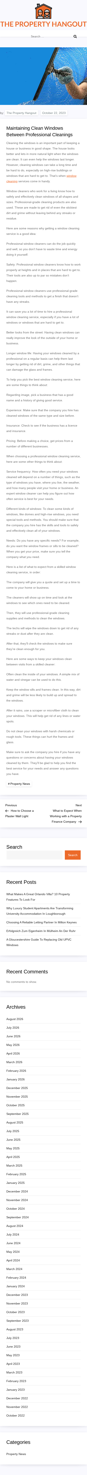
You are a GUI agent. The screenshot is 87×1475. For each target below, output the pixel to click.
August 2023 (14, 1329)
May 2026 (13, 1045)
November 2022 (17, 1407)
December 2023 (17, 1295)
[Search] (75, 36)
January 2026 (15, 1079)
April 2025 (13, 1157)
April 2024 (13, 1260)
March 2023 (14, 1372)
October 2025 (15, 1105)
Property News (20, 783)
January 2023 (15, 1389)
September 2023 (17, 1320)
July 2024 (12, 1234)
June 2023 (13, 1346)
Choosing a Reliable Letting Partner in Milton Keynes (41, 922)
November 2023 (17, 1303)
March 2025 (14, 1165)
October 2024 (15, 1208)
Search (14, 847)
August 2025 (14, 1122)
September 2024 (17, 1217)
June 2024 (13, 1243)
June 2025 (13, 1139)
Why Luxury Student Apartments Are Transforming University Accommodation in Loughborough (39, 911)
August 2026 (14, 1019)
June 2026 (13, 1036)
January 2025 (15, 1182)
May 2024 (13, 1251)
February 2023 (16, 1381)
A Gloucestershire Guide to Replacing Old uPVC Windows (38, 942)
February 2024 (16, 1277)
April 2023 (13, 1363)
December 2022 (17, 1398)
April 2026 (13, 1053)
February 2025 (16, 1174)
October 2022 (15, 1415)
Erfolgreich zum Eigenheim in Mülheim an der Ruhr (41, 931)
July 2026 (12, 1027)
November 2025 (17, 1096)
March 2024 (14, 1269)
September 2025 (17, 1114)
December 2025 (17, 1088)
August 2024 (14, 1226)
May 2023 (13, 1355)
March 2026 (14, 1062)
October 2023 (15, 1312)
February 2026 (16, 1070)
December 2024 (17, 1191)
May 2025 (13, 1148)
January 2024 (15, 1286)
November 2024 (17, 1200)
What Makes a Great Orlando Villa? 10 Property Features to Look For (38, 896)
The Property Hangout (21, 113)
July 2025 (12, 1131)
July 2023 (12, 1338)
